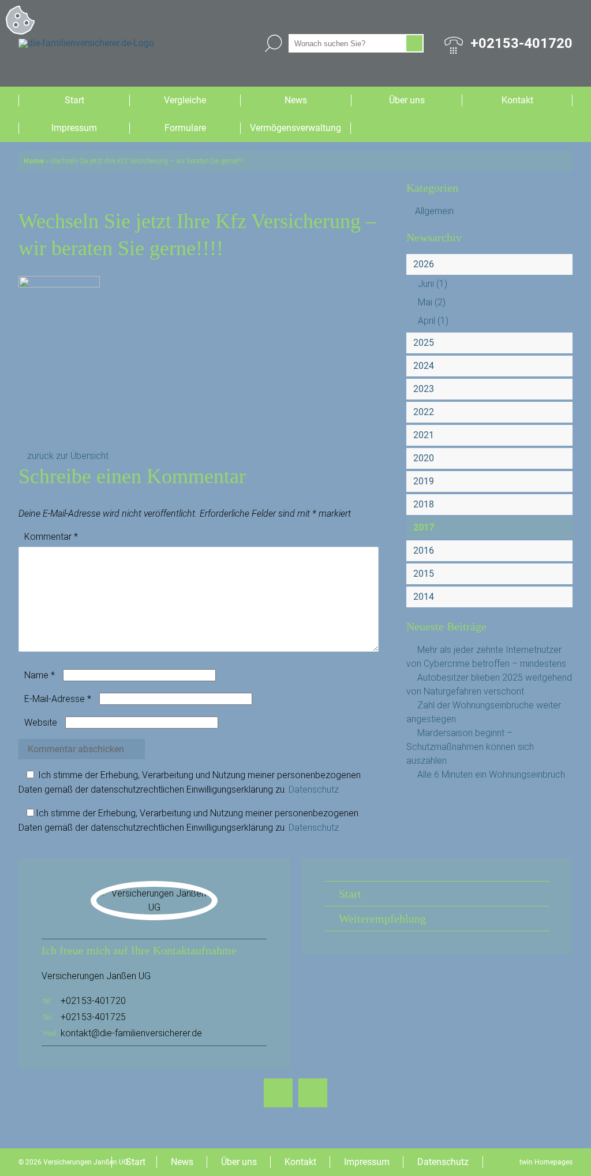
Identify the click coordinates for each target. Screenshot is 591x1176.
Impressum (74, 127)
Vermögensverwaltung (295, 127)
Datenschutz (314, 789)
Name (39, 675)
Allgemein (434, 211)
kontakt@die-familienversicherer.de (131, 1033)
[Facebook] (278, 1092)
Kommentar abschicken (76, 749)
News (296, 100)
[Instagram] (312, 1092)
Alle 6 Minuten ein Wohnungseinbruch (491, 774)
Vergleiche (185, 100)
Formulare (185, 127)
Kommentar (51, 536)
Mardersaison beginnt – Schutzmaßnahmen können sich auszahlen (470, 746)
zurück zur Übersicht (68, 455)
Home (34, 161)
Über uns (407, 100)
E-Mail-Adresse (57, 698)
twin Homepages (546, 1162)
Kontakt (517, 100)
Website (40, 722)
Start (74, 100)
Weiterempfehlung (382, 918)
